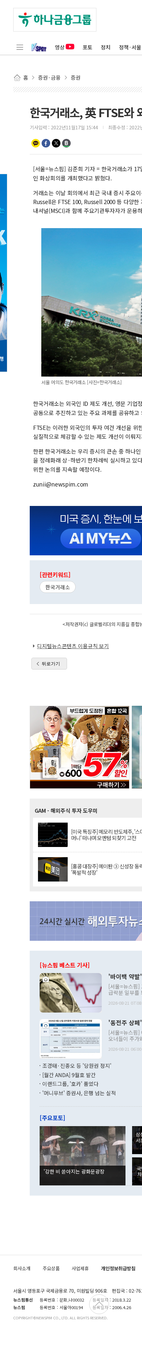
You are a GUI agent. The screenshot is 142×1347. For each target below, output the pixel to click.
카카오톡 (35, 143)
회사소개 (21, 1268)
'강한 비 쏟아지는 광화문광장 (74, 1171)
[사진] (71, 992)
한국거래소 (57, 587)
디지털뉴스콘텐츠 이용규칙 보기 (73, 646)
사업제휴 (80, 1268)
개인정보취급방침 (118, 1268)
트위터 (56, 143)
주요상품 (51, 1268)
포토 (87, 47)
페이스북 (46, 143)
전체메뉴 (19, 47)
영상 (60, 47)
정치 (106, 47)
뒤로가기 (51, 663)
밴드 (66, 143)
